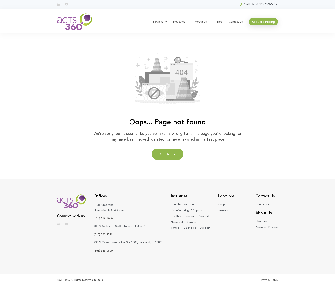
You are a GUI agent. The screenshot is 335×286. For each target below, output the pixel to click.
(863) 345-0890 (103, 250)
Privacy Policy (269, 279)
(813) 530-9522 (103, 234)
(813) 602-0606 (103, 218)
